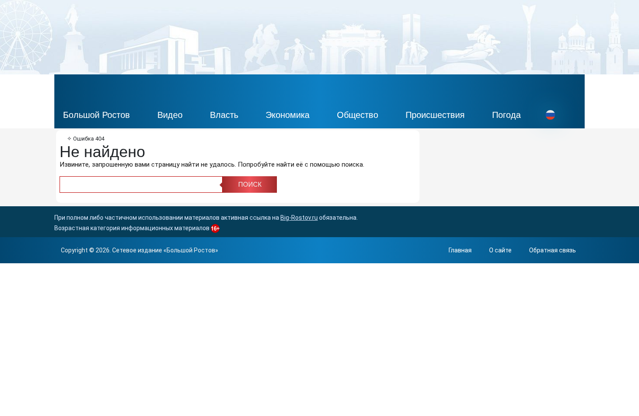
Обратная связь (552, 250)
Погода (506, 115)
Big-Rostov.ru (299, 217)
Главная (460, 250)
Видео (170, 115)
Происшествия (435, 115)
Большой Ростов (96, 115)
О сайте (500, 250)
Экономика (288, 115)
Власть (224, 115)
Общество (357, 115)
